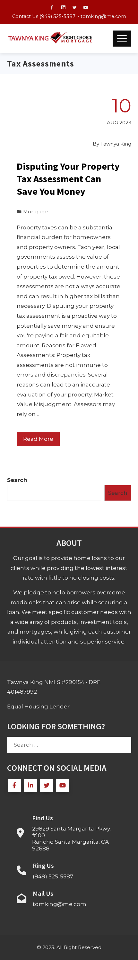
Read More (38, 439)
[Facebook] (14, 785)
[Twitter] (46, 785)
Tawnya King (115, 144)
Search (17, 480)
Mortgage (35, 212)
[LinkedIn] (30, 785)
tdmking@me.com (103, 16)
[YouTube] (62, 785)
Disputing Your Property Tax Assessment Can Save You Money (68, 178)
